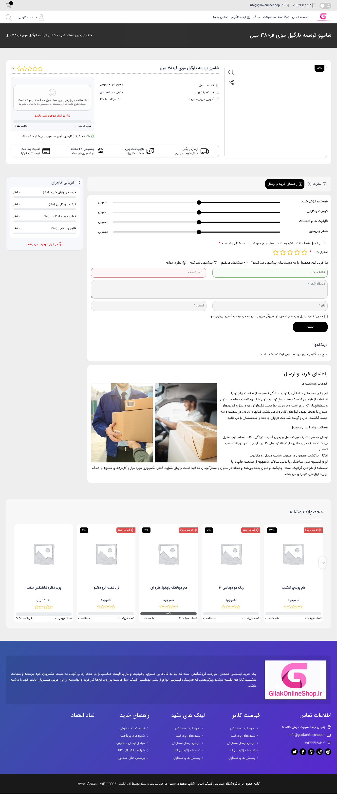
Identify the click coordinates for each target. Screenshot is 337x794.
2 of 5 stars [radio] (297, 252)
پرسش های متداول (241, 758)
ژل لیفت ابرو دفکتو (168, 587)
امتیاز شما (319, 252)
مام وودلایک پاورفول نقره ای (231, 587)
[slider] (199, 202)
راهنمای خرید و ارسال (282, 184)
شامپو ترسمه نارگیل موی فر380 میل (290, 35)
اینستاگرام (238, 17)
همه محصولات (273, 17)
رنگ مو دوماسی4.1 (293, 587)
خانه (89, 35)
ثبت (310, 326)
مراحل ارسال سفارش (241, 743)
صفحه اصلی (300, 17)
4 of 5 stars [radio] (283, 252)
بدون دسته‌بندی (70, 35)
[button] (31, 17)
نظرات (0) (314, 184)
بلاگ (256, 17)
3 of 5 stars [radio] (290, 252)
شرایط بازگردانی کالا (242, 750)
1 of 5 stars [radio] (304, 252)
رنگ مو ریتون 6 (44, 587)
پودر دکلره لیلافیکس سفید (106, 587)
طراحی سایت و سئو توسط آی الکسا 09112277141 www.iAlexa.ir (122, 783)
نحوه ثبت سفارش (242, 728)
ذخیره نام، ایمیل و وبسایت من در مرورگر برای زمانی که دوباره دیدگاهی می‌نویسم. (266, 316)
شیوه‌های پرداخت (243, 735)
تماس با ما (220, 17)
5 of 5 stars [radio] (276, 252)
